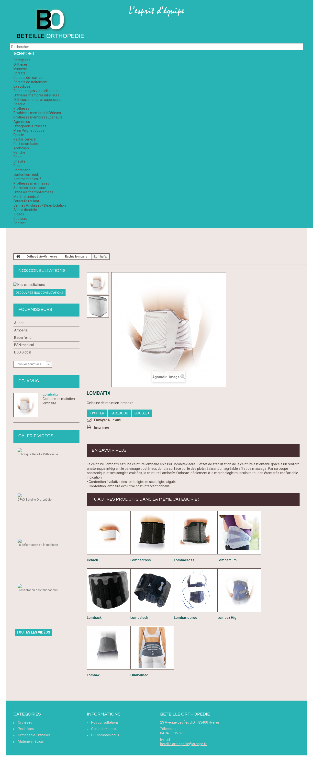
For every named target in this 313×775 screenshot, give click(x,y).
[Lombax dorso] (195, 590)
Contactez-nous (103, 729)
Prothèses (21, 108)
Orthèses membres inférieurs (36, 95)
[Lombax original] (108, 647)
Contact (19, 223)
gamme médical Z (27, 179)
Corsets (19, 73)
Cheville (19, 161)
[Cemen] (108, 532)
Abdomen (21, 148)
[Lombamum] (239, 532)
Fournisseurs (35, 309)
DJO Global (22, 352)
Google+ (141, 413)
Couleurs (20, 219)
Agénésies (21, 122)
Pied (16, 166)
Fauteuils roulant (26, 201)
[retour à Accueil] (18, 256)
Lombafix (50, 394)
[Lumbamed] (152, 647)
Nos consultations (42, 270)
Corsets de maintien (29, 78)
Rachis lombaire (25, 144)
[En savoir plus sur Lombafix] (25, 405)
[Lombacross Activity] (195, 532)
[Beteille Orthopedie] (50, 24)
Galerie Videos (35, 436)
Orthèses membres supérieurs (37, 100)
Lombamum (227, 560)
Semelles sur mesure (29, 188)
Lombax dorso (185, 618)
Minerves (20, 69)
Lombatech (139, 618)
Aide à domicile (25, 210)
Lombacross (140, 560)
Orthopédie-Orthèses (29, 126)
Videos (18, 214)
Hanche (19, 152)
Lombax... (94, 675)
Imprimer (101, 427)
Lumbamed (139, 675)
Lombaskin (95, 618)
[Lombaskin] (108, 590)
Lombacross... (185, 560)
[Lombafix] (98, 283)
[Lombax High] (239, 590)
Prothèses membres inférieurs (37, 113)
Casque (19, 104)
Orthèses (20, 64)
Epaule (18, 135)
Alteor (19, 323)
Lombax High (227, 618)
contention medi (26, 174)
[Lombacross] (152, 532)
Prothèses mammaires (31, 183)
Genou (18, 157)
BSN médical (24, 345)
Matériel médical (26, 197)
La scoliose (21, 86)
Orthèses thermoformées (33, 192)
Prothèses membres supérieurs (37, 117)
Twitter (97, 413)
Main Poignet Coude (29, 130)
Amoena (21, 330)
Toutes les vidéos (33, 632)
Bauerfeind (23, 338)
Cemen (92, 560)
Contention (22, 170)
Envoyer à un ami (107, 420)
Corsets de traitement (30, 82)
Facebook (119, 413)
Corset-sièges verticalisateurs (36, 91)
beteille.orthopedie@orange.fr (183, 744)
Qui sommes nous (105, 735)
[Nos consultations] (46, 284)
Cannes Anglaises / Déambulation (39, 205)
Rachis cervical (24, 139)
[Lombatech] (152, 590)
